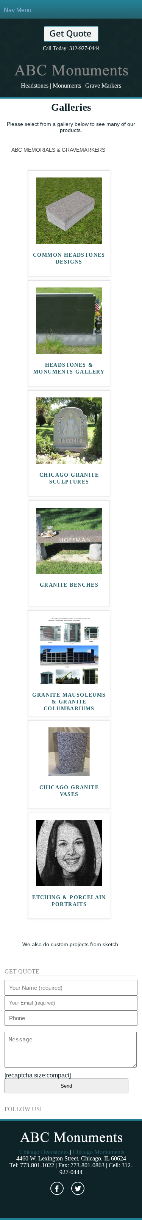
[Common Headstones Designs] (69, 242)
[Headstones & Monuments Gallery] (69, 352)
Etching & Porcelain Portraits (69, 901)
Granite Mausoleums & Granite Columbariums (69, 701)
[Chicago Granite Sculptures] (69, 461)
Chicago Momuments (98, 1152)
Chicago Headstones (44, 1152)
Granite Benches (69, 585)
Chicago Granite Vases (69, 791)
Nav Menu (17, 10)
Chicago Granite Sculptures (69, 478)
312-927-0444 (84, 48)
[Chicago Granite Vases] (69, 774)
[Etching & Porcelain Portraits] (69, 884)
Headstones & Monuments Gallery (69, 368)
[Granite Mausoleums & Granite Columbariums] (69, 681)
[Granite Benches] (69, 571)
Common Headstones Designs (69, 258)
